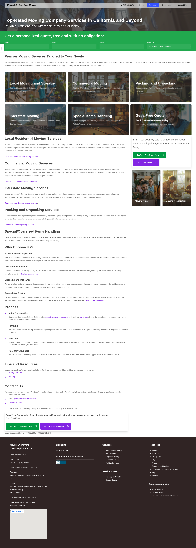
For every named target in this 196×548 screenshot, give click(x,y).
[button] (22, 426)
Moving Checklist (15, 373)
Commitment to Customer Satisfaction (166, 469)
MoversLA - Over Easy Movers (21, 5)
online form (84, 317)
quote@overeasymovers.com (56, 317)
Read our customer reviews (31, 274)
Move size (151, 42)
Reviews (155, 450)
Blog (153, 472)
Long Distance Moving (113, 450)
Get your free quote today (94, 300)
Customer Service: (17, 497)
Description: (15, 459)
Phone (102, 42)
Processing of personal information (165, 496)
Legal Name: (15, 502)
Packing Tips (13, 377)
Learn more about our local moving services (21, 157)
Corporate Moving (112, 457)
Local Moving (110, 453)
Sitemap (155, 476)
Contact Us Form (15, 403)
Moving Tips (156, 457)
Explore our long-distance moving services (21, 203)
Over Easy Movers (18, 454)
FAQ (153, 460)
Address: (13, 472)
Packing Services (112, 463)
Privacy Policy (157, 493)
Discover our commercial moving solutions (21, 181)
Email (54, 42)
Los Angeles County (113, 477)
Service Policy (157, 490)
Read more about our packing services (19, 225)
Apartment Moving (112, 460)
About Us (155, 453)
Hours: (12, 483)
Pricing (154, 463)
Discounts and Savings (160, 466)
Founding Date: (16, 505)
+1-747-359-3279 (31, 497)
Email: (12, 467)
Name (7, 42)
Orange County (111, 480)
